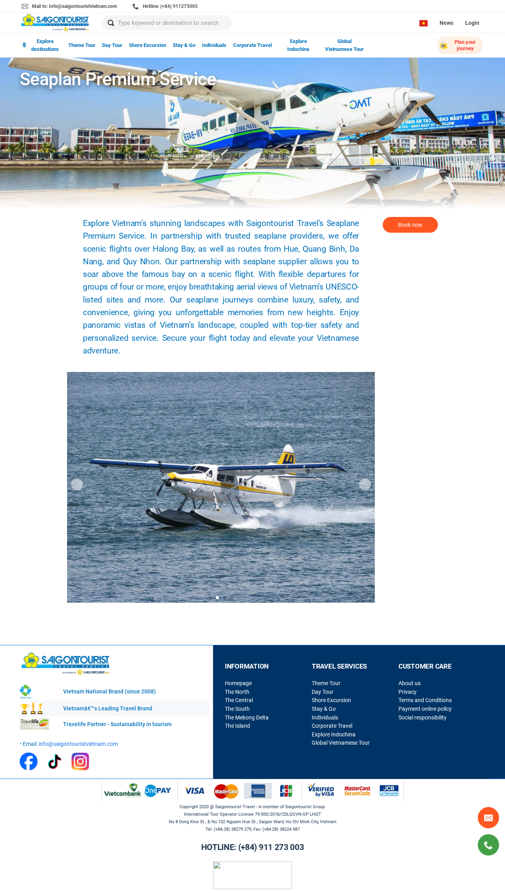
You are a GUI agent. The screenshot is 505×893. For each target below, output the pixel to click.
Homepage (238, 683)
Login (472, 23)
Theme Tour (81, 45)
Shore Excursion (147, 45)
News (446, 23)
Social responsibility (422, 717)
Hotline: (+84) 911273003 (170, 6)
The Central (239, 700)
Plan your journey (465, 45)
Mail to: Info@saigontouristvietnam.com (74, 6)
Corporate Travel (252, 45)
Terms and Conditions (425, 700)
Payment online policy (425, 709)
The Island (237, 726)
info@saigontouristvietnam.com (78, 744)
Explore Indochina (298, 45)
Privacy (407, 692)
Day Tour (112, 45)
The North (237, 692)
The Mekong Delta (247, 717)
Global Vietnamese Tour (344, 45)
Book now (410, 225)
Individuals (214, 45)
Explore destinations (45, 45)
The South (237, 709)
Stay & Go (184, 45)
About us (409, 683)
